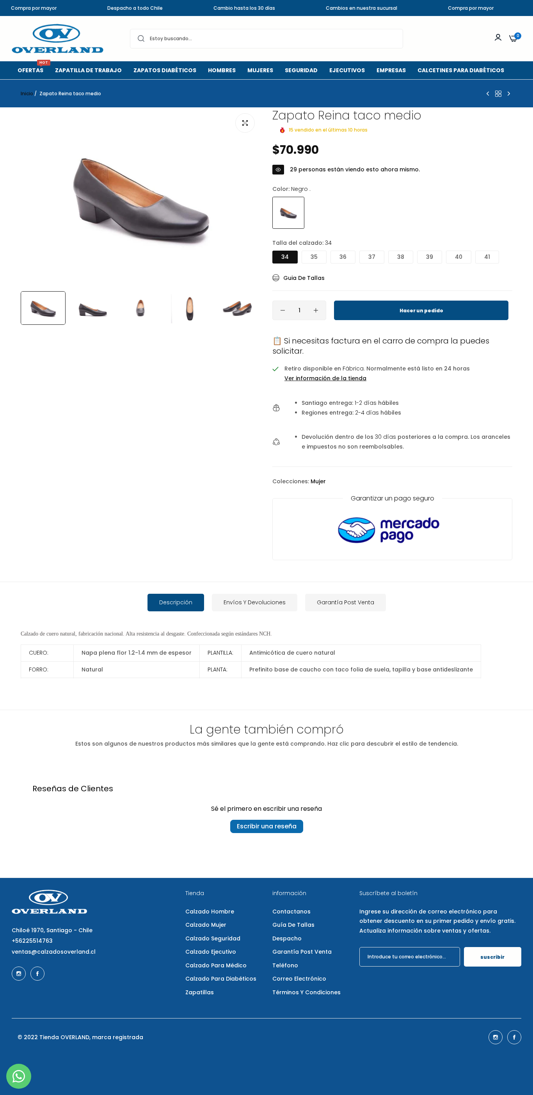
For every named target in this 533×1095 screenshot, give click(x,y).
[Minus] (283, 310)
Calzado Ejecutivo (210, 952)
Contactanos (291, 911)
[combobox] (266, 38)
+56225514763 (32, 941)
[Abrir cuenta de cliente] (498, 37)
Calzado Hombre (209, 911)
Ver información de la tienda (325, 378)
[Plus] (316, 310)
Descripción (175, 602)
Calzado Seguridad (212, 938)
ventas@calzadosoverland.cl (54, 952)
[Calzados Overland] (57, 38)
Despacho (287, 938)
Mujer (318, 481)
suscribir (492, 957)
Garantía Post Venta (345, 602)
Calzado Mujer (205, 925)
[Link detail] (19, 974)
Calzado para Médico (216, 965)
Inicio (27, 93)
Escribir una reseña (267, 826)
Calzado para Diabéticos (220, 979)
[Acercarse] (245, 123)
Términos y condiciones (306, 992)
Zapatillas (199, 992)
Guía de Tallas (293, 925)
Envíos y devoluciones (255, 602)
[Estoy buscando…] (141, 38)
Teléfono (285, 965)
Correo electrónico (299, 979)
